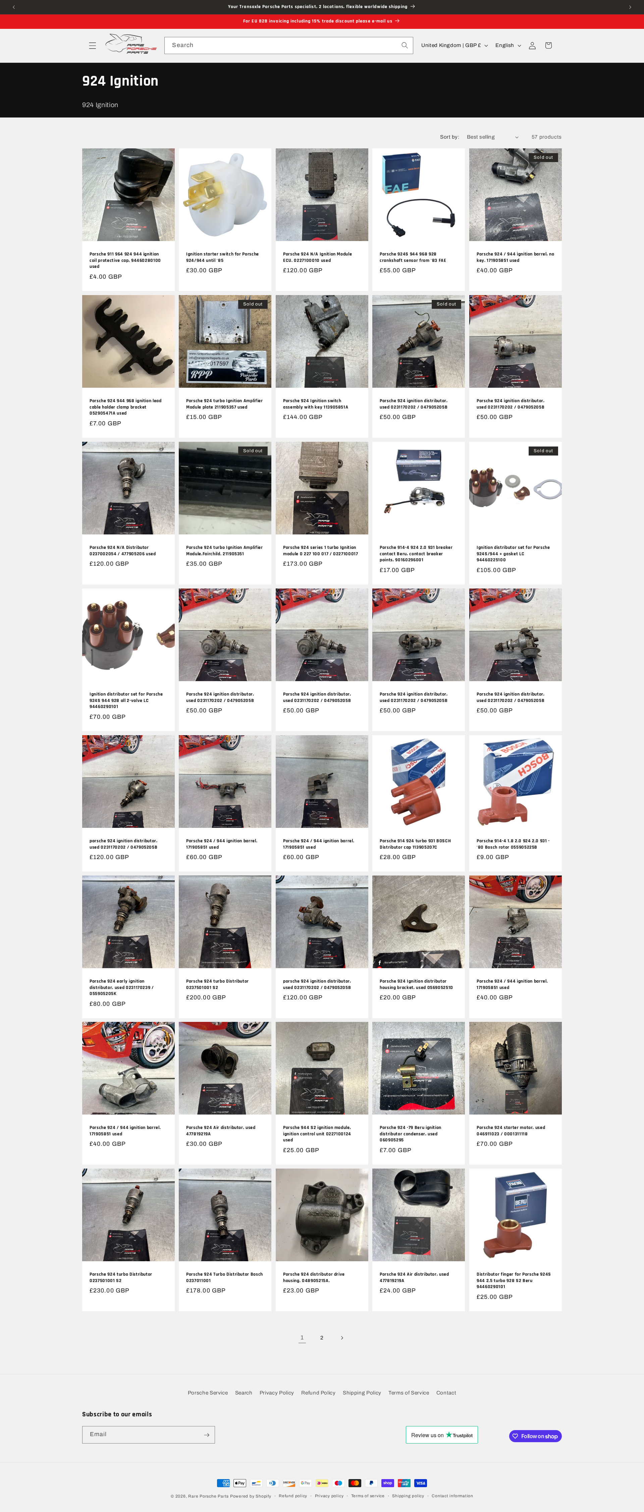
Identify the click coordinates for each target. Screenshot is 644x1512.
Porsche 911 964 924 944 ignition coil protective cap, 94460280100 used (125, 260)
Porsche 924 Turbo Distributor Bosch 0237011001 (224, 1277)
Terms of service (368, 1496)
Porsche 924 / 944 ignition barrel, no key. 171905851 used (515, 257)
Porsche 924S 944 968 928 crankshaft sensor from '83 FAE (413, 257)
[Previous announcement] (13, 7)
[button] (93, 45)
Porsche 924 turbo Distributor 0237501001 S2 (217, 984)
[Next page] (342, 1338)
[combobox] (289, 45)
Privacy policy (329, 1496)
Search (244, 1393)
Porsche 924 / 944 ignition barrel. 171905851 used (221, 844)
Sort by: (450, 137)
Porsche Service (208, 1393)
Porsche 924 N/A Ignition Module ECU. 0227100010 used (317, 257)
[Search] (404, 45)
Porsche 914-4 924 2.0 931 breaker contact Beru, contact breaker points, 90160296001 (416, 554)
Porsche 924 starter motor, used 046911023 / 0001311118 (511, 1131)
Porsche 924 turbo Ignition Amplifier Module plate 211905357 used (224, 404)
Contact (446, 1393)
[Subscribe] (207, 1435)
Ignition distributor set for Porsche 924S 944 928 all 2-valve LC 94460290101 (126, 700)
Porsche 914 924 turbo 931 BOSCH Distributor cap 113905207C (415, 844)
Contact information (452, 1496)
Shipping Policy (362, 1393)
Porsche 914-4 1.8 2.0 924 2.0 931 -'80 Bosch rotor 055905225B (513, 844)
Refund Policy (318, 1393)
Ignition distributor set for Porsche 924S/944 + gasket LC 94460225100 (513, 554)
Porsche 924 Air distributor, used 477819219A (221, 1131)
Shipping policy (408, 1496)
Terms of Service (408, 1393)
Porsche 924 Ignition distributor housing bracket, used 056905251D (416, 984)
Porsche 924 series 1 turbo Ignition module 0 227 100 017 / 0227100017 (320, 551)
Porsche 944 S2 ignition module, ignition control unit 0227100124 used (317, 1134)
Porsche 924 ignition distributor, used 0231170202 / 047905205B (414, 404)
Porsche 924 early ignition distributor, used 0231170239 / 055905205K (122, 987)
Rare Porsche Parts (208, 1496)
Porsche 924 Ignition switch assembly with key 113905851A (315, 404)
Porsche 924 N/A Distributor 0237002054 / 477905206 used (123, 551)
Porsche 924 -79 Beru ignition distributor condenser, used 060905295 (410, 1134)
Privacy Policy (277, 1393)
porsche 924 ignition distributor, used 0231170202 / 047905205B (124, 844)
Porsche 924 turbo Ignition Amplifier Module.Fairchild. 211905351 (224, 551)
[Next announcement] (630, 7)
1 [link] (302, 1337)
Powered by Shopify (250, 1496)
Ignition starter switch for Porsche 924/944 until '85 (222, 257)
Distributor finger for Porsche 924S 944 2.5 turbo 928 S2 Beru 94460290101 (514, 1280)
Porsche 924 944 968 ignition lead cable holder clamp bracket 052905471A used (126, 407)
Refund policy (293, 1496)
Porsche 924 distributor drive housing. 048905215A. (314, 1277)
